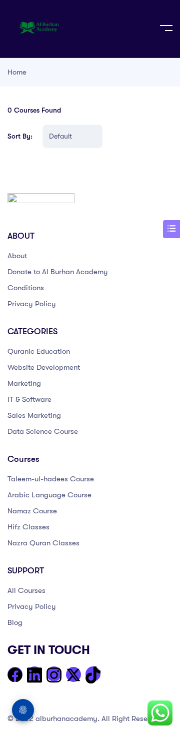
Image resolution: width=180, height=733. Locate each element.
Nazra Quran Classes (44, 542)
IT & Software (30, 399)
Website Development (44, 367)
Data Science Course (43, 431)
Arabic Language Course (50, 494)
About (17, 255)
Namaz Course (32, 510)
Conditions (26, 287)
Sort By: (20, 136)
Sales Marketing (34, 415)
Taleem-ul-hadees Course (51, 478)
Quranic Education (39, 351)
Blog (15, 622)
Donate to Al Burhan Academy (58, 271)
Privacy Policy (32, 303)
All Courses (27, 590)
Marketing (24, 383)
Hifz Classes (29, 526)
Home (17, 72)
